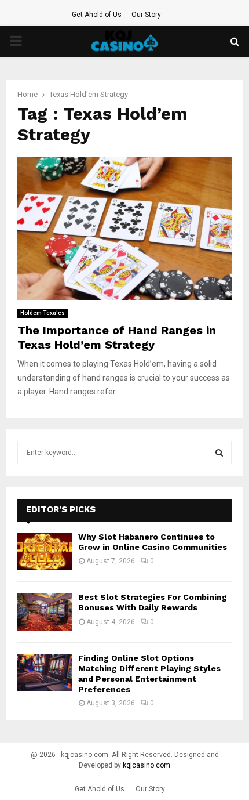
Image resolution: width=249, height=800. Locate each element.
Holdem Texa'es (42, 313)
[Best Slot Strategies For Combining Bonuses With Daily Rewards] (44, 611)
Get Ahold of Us (97, 14)
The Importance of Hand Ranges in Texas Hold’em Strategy (116, 337)
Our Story (146, 14)
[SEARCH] (219, 452)
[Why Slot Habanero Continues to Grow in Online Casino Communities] (44, 551)
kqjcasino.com (146, 765)
